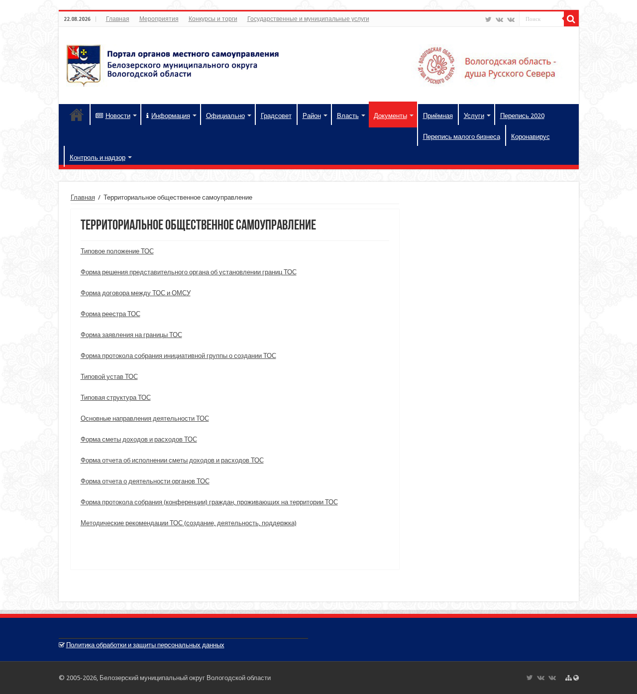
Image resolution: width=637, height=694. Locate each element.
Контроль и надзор (97, 157)
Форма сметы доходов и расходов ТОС (139, 439)
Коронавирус (530, 136)
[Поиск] (571, 18)
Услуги (474, 115)
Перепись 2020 (522, 115)
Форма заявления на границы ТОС (131, 335)
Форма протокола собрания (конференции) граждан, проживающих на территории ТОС (209, 502)
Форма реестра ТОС (110, 314)
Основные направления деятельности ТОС (145, 418)
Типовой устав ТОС (109, 376)
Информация (170, 115)
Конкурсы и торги (213, 18)
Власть (348, 115)
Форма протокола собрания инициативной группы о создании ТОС (178, 355)
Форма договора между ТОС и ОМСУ (136, 293)
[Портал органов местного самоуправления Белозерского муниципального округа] (318, 64)
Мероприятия (159, 18)
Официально (225, 115)
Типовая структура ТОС (116, 397)
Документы (390, 115)
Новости (118, 115)
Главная (117, 18)
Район (312, 115)
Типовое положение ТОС (117, 251)
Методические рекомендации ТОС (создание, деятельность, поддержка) (189, 523)
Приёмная (438, 115)
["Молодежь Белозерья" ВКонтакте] (511, 19)
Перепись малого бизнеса (461, 136)
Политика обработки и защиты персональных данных (145, 645)
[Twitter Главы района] (488, 19)
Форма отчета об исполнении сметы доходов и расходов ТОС (172, 460)
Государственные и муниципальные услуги (308, 18)
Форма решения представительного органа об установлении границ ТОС (189, 272)
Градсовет (276, 115)
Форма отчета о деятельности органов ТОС (145, 481)
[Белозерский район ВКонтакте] (499, 19)
